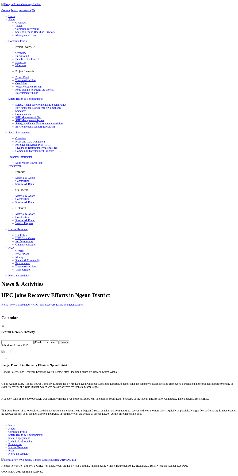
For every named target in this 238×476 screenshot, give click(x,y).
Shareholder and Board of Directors (35, 31)
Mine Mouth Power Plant (29, 162)
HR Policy (21, 235)
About (11, 428)
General (19, 250)
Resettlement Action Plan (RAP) (33, 144)
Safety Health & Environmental (25, 434)
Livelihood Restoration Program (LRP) (37, 147)
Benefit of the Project (27, 59)
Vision (18, 25)
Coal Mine (21, 83)
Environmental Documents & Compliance (38, 107)
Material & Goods (25, 177)
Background (22, 55)
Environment (22, 263)
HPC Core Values (25, 238)
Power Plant (22, 77)
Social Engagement (19, 438)
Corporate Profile (17, 431)
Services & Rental (25, 184)
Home (4, 304)
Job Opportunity (24, 241)
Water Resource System (28, 86)
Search (64, 342)
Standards (20, 110)
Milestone (20, 65)
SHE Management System (29, 120)
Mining (19, 257)
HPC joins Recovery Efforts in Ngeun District (58, 304)
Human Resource (18, 447)
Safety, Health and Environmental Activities (39, 123)
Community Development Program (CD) (37, 150)
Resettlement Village (26, 92)
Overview (20, 22)
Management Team (25, 35)
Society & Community (27, 260)
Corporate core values (27, 28)
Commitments (23, 114)
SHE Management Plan (28, 117)
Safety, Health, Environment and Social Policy (40, 104)
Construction (22, 180)
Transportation (23, 269)
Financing (20, 62)
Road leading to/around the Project (34, 89)
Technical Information (20, 441)
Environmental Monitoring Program (35, 126)
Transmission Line (25, 80)
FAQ (11, 450)
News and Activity (18, 453)
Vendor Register (24, 223)
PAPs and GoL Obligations (30, 141)
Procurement (15, 444)
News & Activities (20, 304)
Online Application (25, 244)
